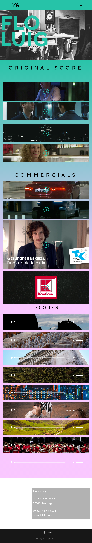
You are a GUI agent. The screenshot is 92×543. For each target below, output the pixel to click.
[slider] (78, 322)
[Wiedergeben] (12, 322)
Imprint (52, 538)
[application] (46, 322)
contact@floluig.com (45, 510)
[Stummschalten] (74, 322)
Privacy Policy (42, 538)
